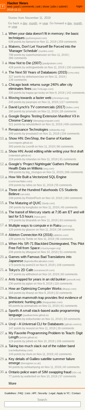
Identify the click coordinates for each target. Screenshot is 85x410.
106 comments (65, 341)
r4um (29, 354)
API (34, 393)
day (25, 23)
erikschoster (33, 319)
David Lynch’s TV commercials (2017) (37, 107)
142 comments (75, 92)
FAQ (20, 393)
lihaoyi (30, 293)
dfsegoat (31, 252)
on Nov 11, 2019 (46, 41)
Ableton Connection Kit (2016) (31, 235)
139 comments (18, 79)
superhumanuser (36, 54)
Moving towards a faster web (30, 98)
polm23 (30, 265)
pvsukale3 (32, 133)
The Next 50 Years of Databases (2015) (38, 72)
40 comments (71, 367)
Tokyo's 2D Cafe (21, 270)
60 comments (69, 274)
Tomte (29, 239)
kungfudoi (32, 207)
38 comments (66, 229)
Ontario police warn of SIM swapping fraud (40, 372)
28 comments (68, 111)
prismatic (31, 111)
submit (62, 6)
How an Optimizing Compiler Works (35, 288)
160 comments (73, 198)
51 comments (68, 252)
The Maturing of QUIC (25, 203)
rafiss (29, 185)
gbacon (30, 229)
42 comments (63, 354)
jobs (53, 6)
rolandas (31, 159)
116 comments (63, 283)
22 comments (64, 293)
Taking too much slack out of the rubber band (42, 346)
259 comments (67, 41)
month (33, 23)
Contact (76, 393)
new (9, 6)
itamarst (31, 41)
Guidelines (10, 393)
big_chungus (34, 172)
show (46, 6)
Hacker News (17, 3)
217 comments (69, 102)
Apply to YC (63, 393)
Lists (27, 393)
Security (42, 393)
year (45, 23)
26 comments (66, 328)
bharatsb (31, 220)
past (16, 6)
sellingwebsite (35, 67)
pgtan (29, 283)
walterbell (30, 376)
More (12, 383)
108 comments (66, 265)
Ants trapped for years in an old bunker (37, 279)
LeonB (30, 146)
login (79, 6)
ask (38, 6)
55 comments (63, 185)
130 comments (75, 67)
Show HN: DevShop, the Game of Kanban (40, 138)
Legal (52, 393)
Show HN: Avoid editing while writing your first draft (46, 151)
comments (28, 6)
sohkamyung (32, 367)
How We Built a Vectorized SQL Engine (37, 177)
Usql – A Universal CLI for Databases (36, 324)
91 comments (68, 159)
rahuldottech (33, 124)
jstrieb (29, 341)
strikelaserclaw (35, 76)
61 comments (69, 305)
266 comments (74, 172)
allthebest (32, 274)
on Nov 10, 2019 (52, 198)
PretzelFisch (33, 198)
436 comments (73, 124)
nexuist (30, 328)
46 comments (69, 207)
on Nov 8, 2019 (43, 283)
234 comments (70, 133)
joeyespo (31, 102)
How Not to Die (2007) (25, 63)
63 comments (68, 220)
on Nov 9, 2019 (55, 92)
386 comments (18, 58)
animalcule (31, 305)
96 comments (65, 146)
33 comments (72, 319)
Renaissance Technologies (28, 129)
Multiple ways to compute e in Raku (35, 225)
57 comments (67, 376)
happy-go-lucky (35, 92)
